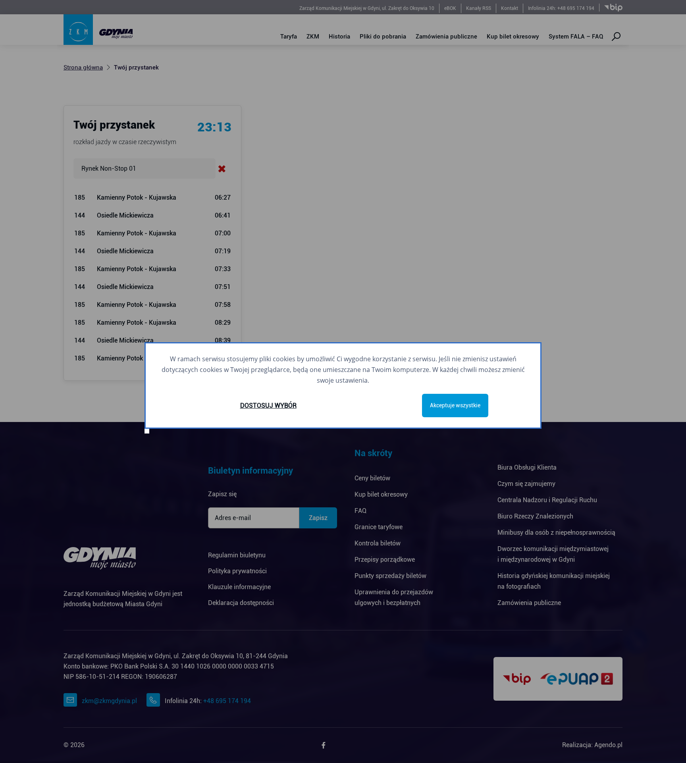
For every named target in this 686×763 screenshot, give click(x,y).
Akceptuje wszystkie (455, 405)
